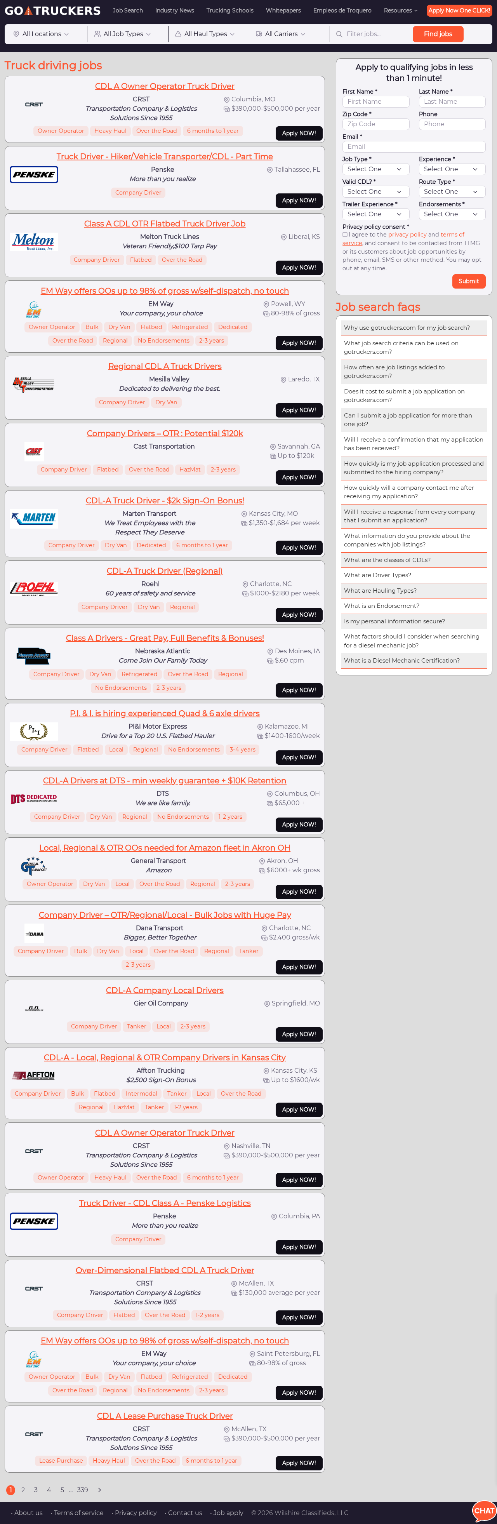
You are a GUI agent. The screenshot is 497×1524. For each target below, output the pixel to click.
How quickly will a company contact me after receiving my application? (409, 492)
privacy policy (407, 234)
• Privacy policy (134, 1513)
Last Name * (436, 91)
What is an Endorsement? (382, 605)
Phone (428, 114)
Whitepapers (283, 10)
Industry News (174, 10)
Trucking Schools (230, 10)
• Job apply (226, 1513)
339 (82, 1490)
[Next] (99, 1490)
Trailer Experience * (370, 204)
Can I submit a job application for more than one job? (408, 420)
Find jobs (438, 34)
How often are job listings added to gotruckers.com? (394, 372)
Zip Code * (357, 114)
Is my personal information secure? (394, 621)
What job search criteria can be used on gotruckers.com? (401, 347)
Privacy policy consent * (375, 226)
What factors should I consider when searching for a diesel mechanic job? (412, 641)
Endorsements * (442, 204)
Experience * (437, 159)
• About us (27, 1513)
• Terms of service (77, 1513)
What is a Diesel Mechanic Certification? (402, 660)
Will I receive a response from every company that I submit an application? (409, 516)
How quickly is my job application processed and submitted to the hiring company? (414, 468)
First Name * (359, 91)
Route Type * (437, 181)
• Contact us (183, 1513)
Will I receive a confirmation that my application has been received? (413, 444)
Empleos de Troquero (342, 10)
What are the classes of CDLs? (387, 560)
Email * (352, 136)
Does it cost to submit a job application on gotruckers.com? (404, 396)
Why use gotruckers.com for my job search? (407, 327)
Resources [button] (398, 10)
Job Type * (357, 159)
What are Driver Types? (378, 575)
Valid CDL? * (359, 181)
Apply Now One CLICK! (459, 10)
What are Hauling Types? (380, 590)
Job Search (128, 10)
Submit (469, 281)
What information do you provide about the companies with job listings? (407, 540)
